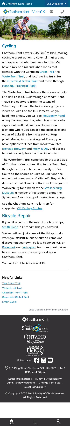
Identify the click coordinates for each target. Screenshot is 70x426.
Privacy (38, 378)
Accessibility (54, 378)
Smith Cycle (10, 227)
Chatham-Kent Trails (15, 292)
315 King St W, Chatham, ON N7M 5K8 (33, 368)
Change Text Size (50, 382)
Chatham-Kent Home (18, 3)
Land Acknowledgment (21, 382)
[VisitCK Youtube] (49, 360)
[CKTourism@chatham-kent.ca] (51, 11)
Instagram (29, 247)
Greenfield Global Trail (22, 81)
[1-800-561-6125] (62, 11)
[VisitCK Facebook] (36, 360)
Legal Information (19, 378)
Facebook (8, 247)
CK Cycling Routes (29, 208)
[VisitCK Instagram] (42, 360)
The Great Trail (11, 283)
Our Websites (55, 3)
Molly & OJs (40, 148)
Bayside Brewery (14, 148)
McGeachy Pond (53, 115)
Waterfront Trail (13, 76)
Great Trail (47, 72)
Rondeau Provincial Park (18, 86)
